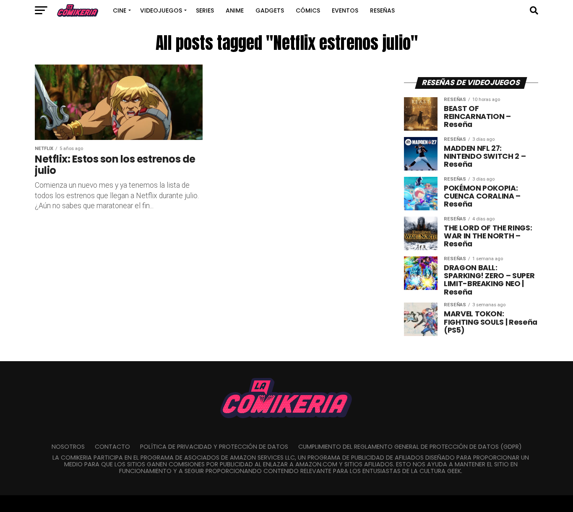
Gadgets (269, 10)
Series (205, 10)
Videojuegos (161, 10)
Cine (119, 10)
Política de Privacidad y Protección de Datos (214, 446)
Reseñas (382, 10)
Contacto (112, 446)
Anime (235, 10)
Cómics (308, 10)
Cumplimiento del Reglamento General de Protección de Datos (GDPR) (410, 446)
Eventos (345, 10)
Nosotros (68, 446)
